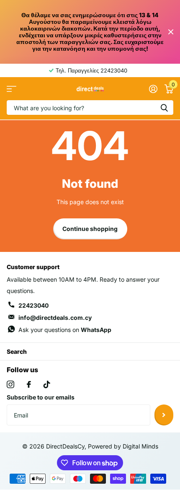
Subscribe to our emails (41, 397)
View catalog (11, 89)
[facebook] (29, 384)
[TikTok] (47, 384)
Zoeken (164, 107)
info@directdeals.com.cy (55, 317)
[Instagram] (10, 384)
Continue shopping (90, 228)
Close (171, 32)
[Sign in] (153, 89)
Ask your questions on (64, 329)
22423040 (33, 305)
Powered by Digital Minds (123, 446)
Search (17, 351)
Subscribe (163, 414)
